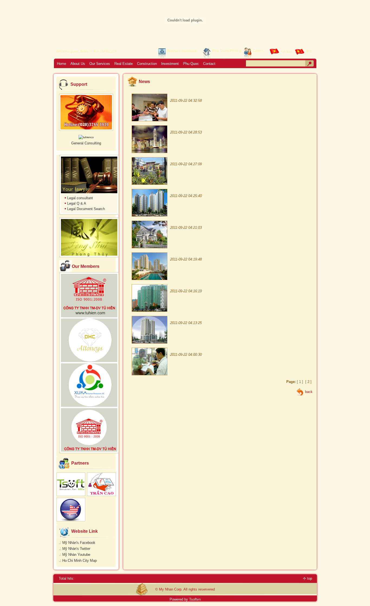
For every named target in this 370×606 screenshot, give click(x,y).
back (309, 392)
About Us (77, 64)
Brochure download (181, 51)
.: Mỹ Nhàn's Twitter (74, 549)
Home (61, 64)
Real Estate (123, 64)
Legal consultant (80, 198)
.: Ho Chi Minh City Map (78, 561)
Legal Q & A (76, 203)
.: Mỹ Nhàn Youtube (74, 555)
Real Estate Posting (226, 51)
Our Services (99, 64)
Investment (170, 64)
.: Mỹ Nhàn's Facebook (77, 543)
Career (258, 51)
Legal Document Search (86, 209)
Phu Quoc (191, 64)
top (309, 578)
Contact (209, 64)
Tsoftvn (195, 599)
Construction (147, 64)
